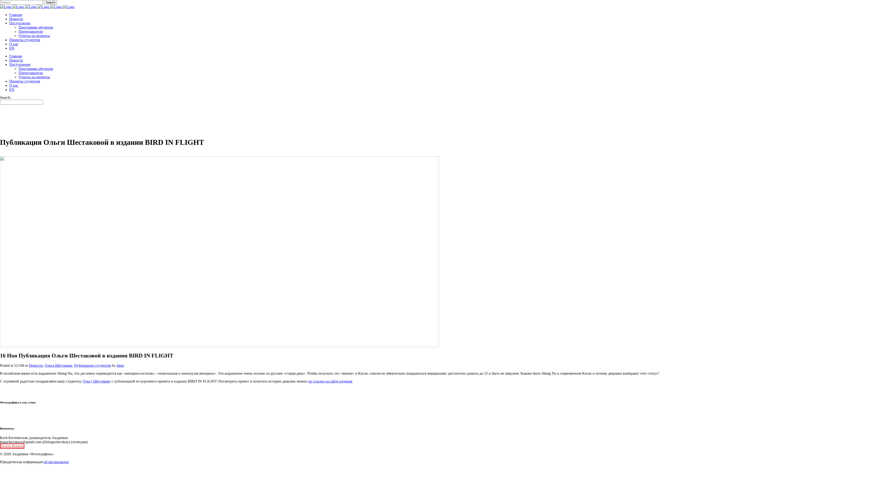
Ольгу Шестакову (97, 381)
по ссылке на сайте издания (330, 381)
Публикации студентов (92, 365)
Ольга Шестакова (58, 365)
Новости (36, 365)
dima (120, 365)
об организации (56, 462)
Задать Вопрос (12, 446)
